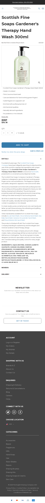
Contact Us (10, 373)
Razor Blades (11, 462)
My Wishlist (10, 349)
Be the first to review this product (13, 42)
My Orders (10, 346)
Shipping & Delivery (13, 385)
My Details (10, 353)
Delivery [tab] (5, 274)
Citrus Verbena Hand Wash (29, 216)
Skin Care (9, 479)
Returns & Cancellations (15, 388)
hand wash (34, 171)
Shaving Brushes (12, 469)
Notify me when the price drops (13, 152)
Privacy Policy (10, 488)
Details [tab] (5, 159)
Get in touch (22, 321)
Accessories (10, 440)
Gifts (7, 451)
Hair (7, 458)
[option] (22, 2)
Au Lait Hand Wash (13, 216)
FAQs (8, 399)
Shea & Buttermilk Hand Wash (14, 220)
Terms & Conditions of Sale (22, 490)
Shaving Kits (10, 472)
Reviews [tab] (5, 268)
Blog (8, 392)
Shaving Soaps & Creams (15, 476)
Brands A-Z (10, 365)
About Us (10, 369)
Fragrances (10, 448)
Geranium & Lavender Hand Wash (24, 218)
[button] (39, 83)
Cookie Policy (21, 488)
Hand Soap (10, 455)
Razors (8, 465)
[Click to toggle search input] (39, 8)
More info (5, 117)
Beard (8, 444)
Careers (9, 396)
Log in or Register (13, 342)
